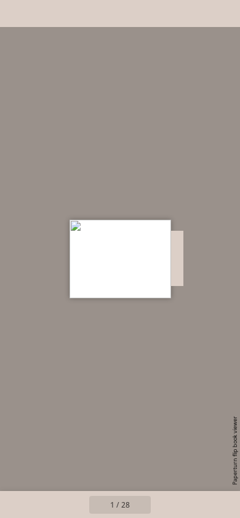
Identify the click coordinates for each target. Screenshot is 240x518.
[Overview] (17, 13)
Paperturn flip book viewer (235, 450)
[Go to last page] (191, 504)
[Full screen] (222, 13)
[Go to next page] (164, 504)
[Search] (44, 13)
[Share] (195, 13)
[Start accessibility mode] (71, 13)
